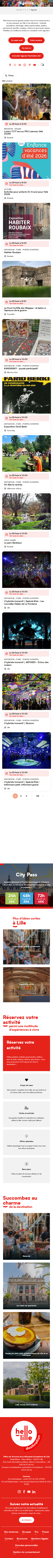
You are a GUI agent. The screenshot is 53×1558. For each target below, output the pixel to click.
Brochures (22, 1538)
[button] (42, 64)
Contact (9, 1538)
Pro (36, 1532)
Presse (45, 1532)
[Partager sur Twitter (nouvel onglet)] (15, 65)
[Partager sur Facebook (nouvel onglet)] (10, 65)
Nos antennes (11, 1532)
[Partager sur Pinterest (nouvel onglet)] (29, 65)
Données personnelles (26, 1545)
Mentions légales (39, 1538)
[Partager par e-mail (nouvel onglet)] (34, 65)
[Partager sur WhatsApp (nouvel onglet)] (25, 65)
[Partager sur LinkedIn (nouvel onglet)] (20, 65)
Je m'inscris (26, 1520)
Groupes (26, 1532)
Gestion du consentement (26, 1552)
